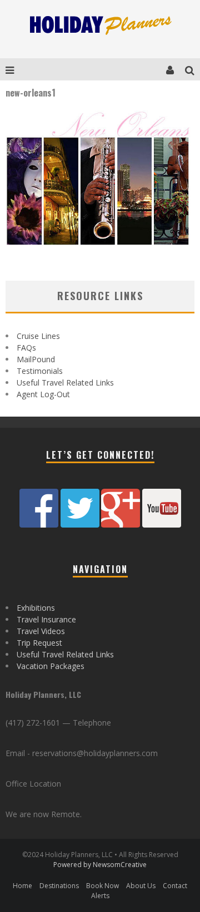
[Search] (192, 69)
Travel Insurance (46, 619)
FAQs (26, 347)
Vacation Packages (50, 666)
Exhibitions (36, 607)
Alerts (100, 895)
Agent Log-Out (43, 394)
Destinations (59, 885)
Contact (175, 885)
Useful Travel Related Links (65, 382)
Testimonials (40, 371)
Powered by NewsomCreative (100, 864)
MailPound (36, 359)
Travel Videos (41, 631)
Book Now (102, 885)
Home (22, 885)
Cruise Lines (38, 336)
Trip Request (39, 642)
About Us (141, 885)
